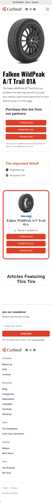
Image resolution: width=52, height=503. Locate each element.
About (27, 2)
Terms (6, 488)
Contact (35, 2)
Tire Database (18, 2)
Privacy (14, 488)
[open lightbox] (26, 40)
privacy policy (38, 339)
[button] (47, 9)
